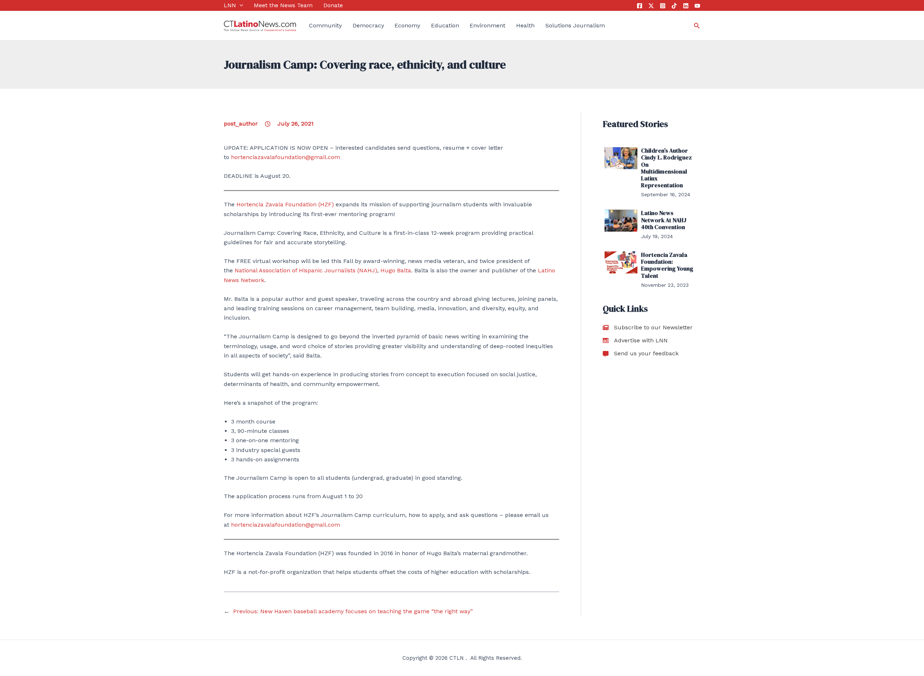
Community (325, 25)
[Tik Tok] (674, 6)
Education (445, 25)
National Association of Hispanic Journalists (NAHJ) (306, 270)
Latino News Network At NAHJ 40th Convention (664, 220)
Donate (333, 5)
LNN (230, 5)
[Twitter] (651, 6)
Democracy (368, 25)
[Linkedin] (686, 6)
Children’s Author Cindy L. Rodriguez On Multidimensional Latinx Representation (666, 167)
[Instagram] (663, 6)
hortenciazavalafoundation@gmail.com (285, 157)
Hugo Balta (395, 270)
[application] (239, 5)
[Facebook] (639, 6)
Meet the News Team (283, 5)
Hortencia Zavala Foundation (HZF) (285, 204)
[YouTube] (697, 6)
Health (525, 25)
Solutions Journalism (575, 25)
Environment (487, 25)
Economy (407, 25)
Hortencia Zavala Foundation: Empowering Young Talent (667, 265)
